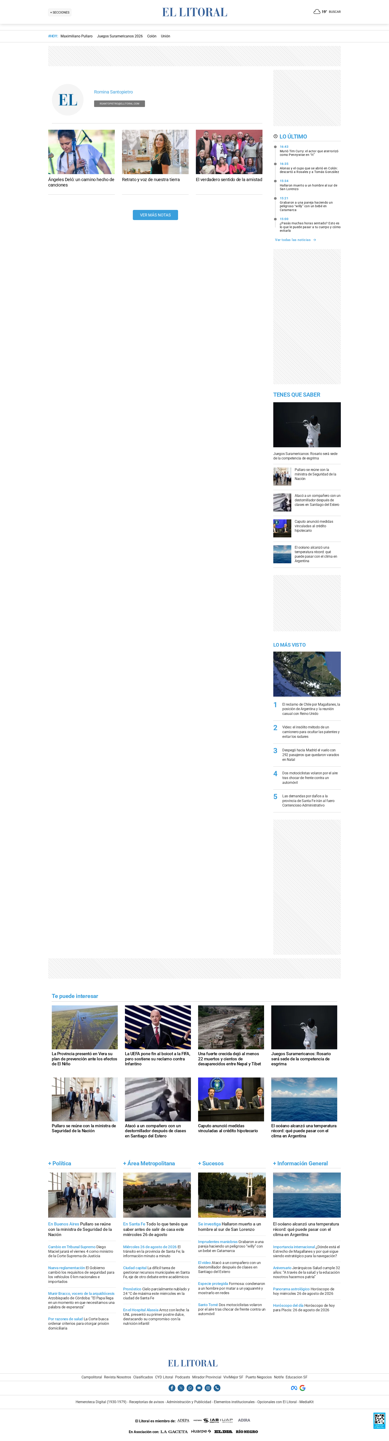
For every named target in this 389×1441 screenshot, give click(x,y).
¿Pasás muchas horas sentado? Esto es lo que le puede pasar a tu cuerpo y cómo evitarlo (310, 224)
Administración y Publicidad (189, 1402)
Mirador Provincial (206, 1377)
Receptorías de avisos (146, 1402)
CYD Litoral (164, 1377)
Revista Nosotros (117, 1377)
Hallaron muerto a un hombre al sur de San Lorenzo (308, 185)
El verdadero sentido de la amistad (229, 179)
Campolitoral (91, 1377)
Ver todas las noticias (293, 240)
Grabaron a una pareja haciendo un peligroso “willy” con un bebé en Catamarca (306, 204)
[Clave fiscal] (379, 1427)
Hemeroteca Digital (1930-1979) (101, 1402)
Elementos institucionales (234, 1402)
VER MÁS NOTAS (155, 215)
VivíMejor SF (233, 1377)
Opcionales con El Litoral (277, 1402)
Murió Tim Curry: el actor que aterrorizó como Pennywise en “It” (309, 151)
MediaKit (306, 1402)
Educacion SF (297, 1377)
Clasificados (143, 1377)
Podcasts (182, 1377)
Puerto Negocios (259, 1377)
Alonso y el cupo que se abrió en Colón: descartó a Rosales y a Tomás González (309, 168)
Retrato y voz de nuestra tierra (151, 179)
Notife (279, 1377)
